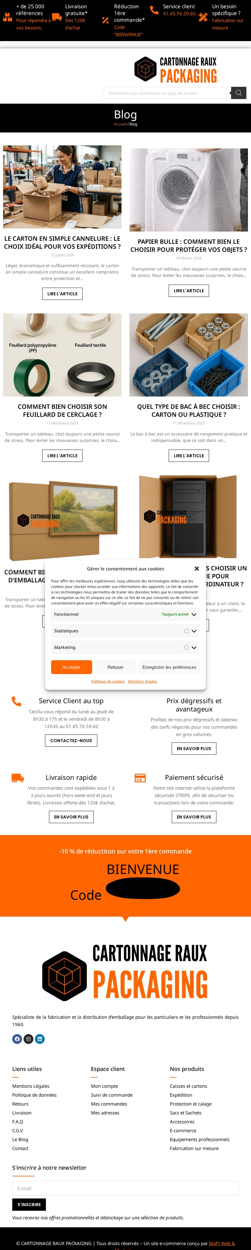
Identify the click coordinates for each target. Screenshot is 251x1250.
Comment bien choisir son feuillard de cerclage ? (62, 411)
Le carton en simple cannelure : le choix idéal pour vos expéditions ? (62, 243)
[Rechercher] (238, 93)
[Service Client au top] (16, 701)
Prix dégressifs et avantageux (194, 704)
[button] (197, 569)
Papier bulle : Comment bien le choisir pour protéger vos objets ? (188, 246)
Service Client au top (71, 700)
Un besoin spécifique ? (226, 10)
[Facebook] (17, 1039)
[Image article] (62, 186)
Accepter (71, 667)
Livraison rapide (71, 777)
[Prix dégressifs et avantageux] (139, 701)
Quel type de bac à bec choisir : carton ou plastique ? (188, 411)
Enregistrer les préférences (169, 667)
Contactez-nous (71, 741)
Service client (179, 6)
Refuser (115, 667)
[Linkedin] (40, 1039)
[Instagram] (28, 1039)
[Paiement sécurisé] (139, 778)
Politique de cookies (108, 681)
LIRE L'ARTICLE (62, 294)
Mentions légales (142, 681)
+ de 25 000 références (30, 10)
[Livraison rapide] (16, 778)
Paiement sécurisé (194, 777)
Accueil (120, 124)
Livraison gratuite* (76, 10)
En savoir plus (194, 749)
